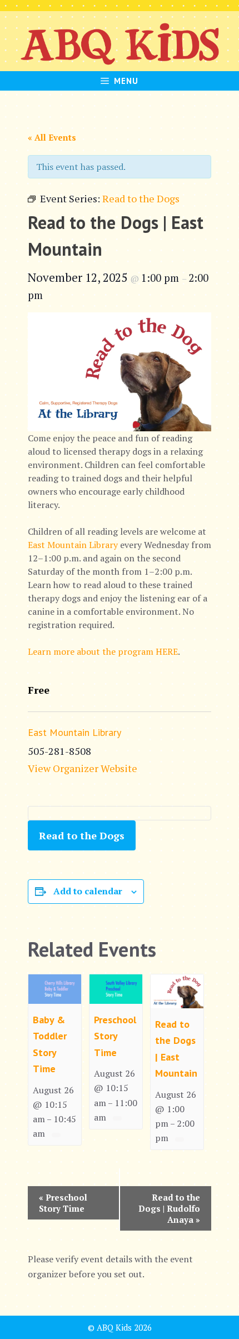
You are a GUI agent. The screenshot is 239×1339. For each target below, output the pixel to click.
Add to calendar (87, 891)
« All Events (52, 137)
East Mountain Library (73, 545)
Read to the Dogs (82, 835)
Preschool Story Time (115, 1036)
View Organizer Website (82, 768)
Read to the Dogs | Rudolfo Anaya (169, 1208)
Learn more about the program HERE (103, 651)
